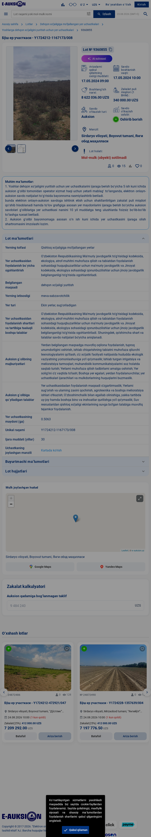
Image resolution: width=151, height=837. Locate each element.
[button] (75, 830)
